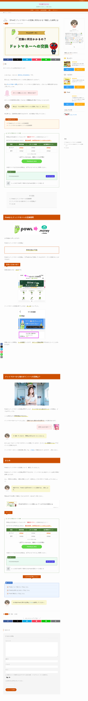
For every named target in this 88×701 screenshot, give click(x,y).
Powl (12, 614)
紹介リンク (79, 69)
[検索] (84, 1)
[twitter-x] (80, 1)
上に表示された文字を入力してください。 (15, 680)
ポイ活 (6, 23)
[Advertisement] (31, 357)
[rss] (82, 1)
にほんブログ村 (73, 114)
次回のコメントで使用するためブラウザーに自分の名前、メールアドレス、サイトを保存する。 (27, 674)
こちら (31, 602)
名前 (7, 659)
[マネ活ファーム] (44, 4)
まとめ (13, 204)
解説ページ (68, 69)
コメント (8, 640)
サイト (7, 669)
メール (8, 664)
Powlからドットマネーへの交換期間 (22, 198)
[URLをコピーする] (55, 59)
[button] (8, 59)
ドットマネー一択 (12, 84)
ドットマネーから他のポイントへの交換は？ (24, 201)
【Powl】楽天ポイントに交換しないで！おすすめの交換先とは (35, 504)
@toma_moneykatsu (23, 75)
